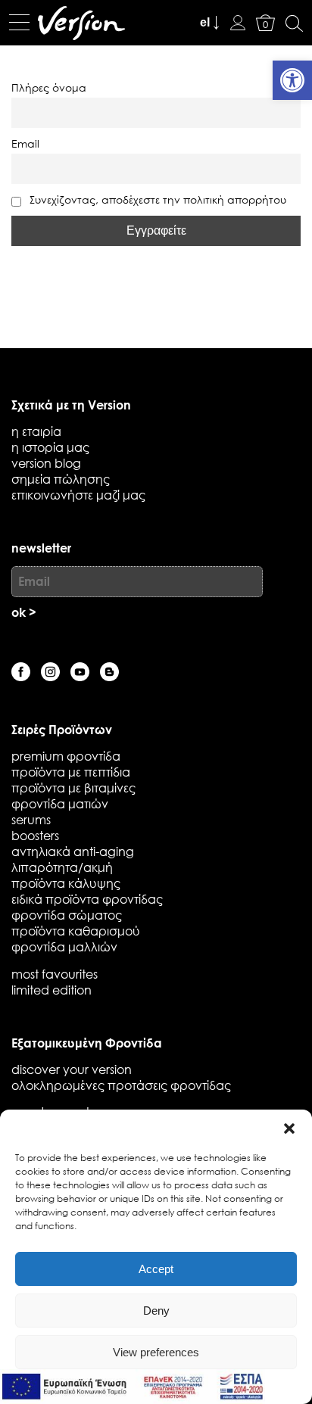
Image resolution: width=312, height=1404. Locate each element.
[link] (292, 80)
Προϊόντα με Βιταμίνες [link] (73, 787)
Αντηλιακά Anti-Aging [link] (72, 851)
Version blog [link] (46, 463)
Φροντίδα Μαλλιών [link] (64, 946)
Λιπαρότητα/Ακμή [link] (62, 867)
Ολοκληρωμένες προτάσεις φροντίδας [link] (121, 1085)
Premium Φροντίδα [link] (65, 756)
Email (25, 143)
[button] (289, 1128)
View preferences (156, 1352)
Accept (156, 1268)
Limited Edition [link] (51, 990)
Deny (156, 1310)
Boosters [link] (35, 835)
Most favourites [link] (54, 974)
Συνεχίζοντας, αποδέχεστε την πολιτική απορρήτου (156, 199)
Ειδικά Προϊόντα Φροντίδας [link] (87, 899)
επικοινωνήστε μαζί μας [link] (78, 495)
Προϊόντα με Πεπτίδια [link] (70, 772)
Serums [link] (31, 819)
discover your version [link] (71, 1069)
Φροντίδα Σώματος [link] (66, 915)
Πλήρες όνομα (48, 87)
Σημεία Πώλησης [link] (60, 479)
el (205, 22)
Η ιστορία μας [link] (50, 447)
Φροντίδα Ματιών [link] (59, 803)
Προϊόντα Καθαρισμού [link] (75, 931)
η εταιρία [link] (36, 431)
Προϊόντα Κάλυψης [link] (65, 883)
